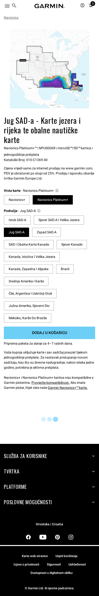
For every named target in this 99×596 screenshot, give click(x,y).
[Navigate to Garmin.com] (49, 6)
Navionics (11, 17)
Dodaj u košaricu (49, 332)
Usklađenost (77, 564)
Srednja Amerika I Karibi (26, 281)
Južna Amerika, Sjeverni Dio (29, 306)
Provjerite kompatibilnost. (50, 383)
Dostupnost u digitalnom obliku (52, 573)
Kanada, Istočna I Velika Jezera (32, 257)
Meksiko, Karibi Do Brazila (28, 318)
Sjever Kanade (71, 244)
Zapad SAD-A (46, 232)
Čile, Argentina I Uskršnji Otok (30, 293)
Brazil (65, 269)
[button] (31, 190)
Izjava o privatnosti (26, 564)
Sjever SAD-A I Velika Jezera (59, 220)
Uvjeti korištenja (66, 556)
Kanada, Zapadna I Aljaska (29, 269)
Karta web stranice (35, 556)
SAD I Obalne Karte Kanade (29, 244)
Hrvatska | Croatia (49, 524)
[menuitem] (14, 6)
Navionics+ (17, 200)
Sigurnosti (54, 564)
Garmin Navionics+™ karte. (68, 388)
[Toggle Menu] (3, 5)
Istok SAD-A (17, 220)
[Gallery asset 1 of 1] (49, 68)
